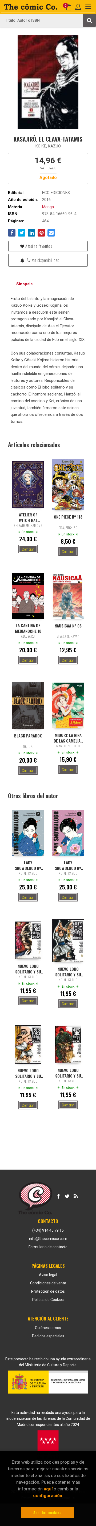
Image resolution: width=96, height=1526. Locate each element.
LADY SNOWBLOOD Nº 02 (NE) (28, 865)
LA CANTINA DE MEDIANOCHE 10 (28, 628)
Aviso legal (48, 1275)
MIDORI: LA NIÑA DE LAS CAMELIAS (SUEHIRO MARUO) (68, 737)
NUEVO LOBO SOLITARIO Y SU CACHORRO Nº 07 (28, 968)
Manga (48, 206)
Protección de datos (48, 1291)
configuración (47, 1495)
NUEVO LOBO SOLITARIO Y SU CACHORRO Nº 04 (68, 1072)
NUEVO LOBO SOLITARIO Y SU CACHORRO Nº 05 (28, 1073)
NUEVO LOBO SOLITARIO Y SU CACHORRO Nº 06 (68, 971)
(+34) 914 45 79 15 (48, 1230)
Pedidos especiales (48, 1336)
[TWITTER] (67, 1195)
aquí (48, 1488)
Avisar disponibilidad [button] (42, 260)
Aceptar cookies (47, 1512)
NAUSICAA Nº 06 (68, 626)
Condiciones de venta (48, 1283)
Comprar (28, 549)
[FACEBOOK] (58, 1195)
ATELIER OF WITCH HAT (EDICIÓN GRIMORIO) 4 (28, 517)
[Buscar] (89, 20)
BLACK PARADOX (28, 736)
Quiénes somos (48, 1328)
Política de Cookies (48, 1299)
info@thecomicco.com (48, 1238)
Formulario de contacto (48, 1247)
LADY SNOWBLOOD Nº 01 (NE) (68, 865)
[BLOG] (76, 1195)
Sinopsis (24, 283)
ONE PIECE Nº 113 (68, 517)
